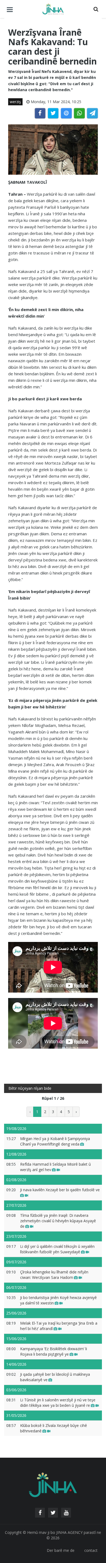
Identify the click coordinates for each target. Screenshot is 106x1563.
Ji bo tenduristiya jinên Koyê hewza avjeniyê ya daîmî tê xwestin (58, 1300)
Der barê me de (60, 1550)
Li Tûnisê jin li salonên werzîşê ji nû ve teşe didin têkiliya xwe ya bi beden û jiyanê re (57, 1402)
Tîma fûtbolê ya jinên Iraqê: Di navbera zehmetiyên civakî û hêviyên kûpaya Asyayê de (58, 1221)
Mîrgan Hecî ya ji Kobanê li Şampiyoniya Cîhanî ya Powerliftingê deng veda (55, 1141)
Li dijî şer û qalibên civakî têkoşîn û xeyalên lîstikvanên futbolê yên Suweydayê (57, 1249)
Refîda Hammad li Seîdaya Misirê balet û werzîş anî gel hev (55, 1167)
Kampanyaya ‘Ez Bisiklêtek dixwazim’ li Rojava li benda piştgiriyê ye (53, 1351)
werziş (15, 101)
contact (91, 1550)
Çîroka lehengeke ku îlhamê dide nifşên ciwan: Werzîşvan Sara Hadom (54, 1274)
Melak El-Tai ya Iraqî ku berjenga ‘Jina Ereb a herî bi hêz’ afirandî (58, 1326)
